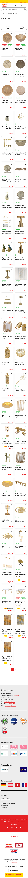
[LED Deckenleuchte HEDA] (7, 405)
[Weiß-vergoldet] (16, 605)
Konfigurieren (14, 870)
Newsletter (16, 819)
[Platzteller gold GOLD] (21, 64)
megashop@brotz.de (10, 706)
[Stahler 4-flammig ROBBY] (21, 484)
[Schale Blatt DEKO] (21, 169)
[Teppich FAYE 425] (7, 620)
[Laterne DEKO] (7, 326)
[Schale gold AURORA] (21, 38)
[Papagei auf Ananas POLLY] (7, 248)
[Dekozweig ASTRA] (21, 379)
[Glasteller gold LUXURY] (7, 169)
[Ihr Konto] (15, 5)
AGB (5, 821)
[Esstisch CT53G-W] (7, 591)
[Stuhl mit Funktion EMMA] (21, 562)
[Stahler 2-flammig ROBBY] (21, 431)
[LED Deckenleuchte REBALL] (21, 510)
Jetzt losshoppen (23, 1)
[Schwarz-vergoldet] (19, 605)
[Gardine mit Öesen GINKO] (21, 274)
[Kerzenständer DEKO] (21, 221)
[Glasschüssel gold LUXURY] (21, 143)
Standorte (16, 695)
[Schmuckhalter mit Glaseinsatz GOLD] (7, 221)
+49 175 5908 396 (11, 703)
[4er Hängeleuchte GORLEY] (7, 562)
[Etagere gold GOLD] (7, 300)
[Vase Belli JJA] (7, 352)
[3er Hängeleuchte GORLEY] (21, 536)
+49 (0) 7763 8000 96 (9, 702)
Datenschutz (11, 821)
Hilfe (2, 809)
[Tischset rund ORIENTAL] (7, 64)
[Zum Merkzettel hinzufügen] (12, 33)
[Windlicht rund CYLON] (21, 352)
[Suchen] (25, 9)
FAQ (2, 801)
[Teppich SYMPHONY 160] (21, 620)
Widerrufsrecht (20, 821)
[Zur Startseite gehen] (4, 5)
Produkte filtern (8, 27)
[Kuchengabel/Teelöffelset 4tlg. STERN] (7, 143)
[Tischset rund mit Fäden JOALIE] (21, 90)
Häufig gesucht (22, 27)
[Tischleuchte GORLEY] (7, 431)
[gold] (16, 577)
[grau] (19, 577)
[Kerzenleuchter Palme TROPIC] (7, 274)
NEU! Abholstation (5, 799)
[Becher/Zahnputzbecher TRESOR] (7, 116)
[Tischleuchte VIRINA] (7, 510)
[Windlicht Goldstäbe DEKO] (21, 457)
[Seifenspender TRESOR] (7, 195)
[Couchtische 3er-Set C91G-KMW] (21, 591)
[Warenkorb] (21, 5)
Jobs (10, 819)
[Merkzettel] (18, 5)
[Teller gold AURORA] (7, 38)
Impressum (24, 819)
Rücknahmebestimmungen (8, 803)
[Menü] (25, 5)
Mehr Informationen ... (14, 862)
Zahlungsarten (4, 805)
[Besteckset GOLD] (7, 457)
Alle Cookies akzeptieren (14, 875)
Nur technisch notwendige (14, 866)
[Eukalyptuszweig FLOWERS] (21, 116)
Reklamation (4, 807)
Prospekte (14, 824)
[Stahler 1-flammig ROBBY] (21, 326)
